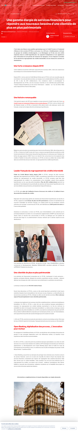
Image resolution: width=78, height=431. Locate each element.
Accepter (72, 428)
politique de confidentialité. (14, 428)
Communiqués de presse (38, 5)
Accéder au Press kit (70, 36)
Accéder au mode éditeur (69, 2)
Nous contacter (70, 5)
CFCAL (7, 13)
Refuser (64, 428)
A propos (3, 36)
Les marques (61, 5)
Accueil (2, 13)
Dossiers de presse (51, 5)
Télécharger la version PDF (64, 13)
